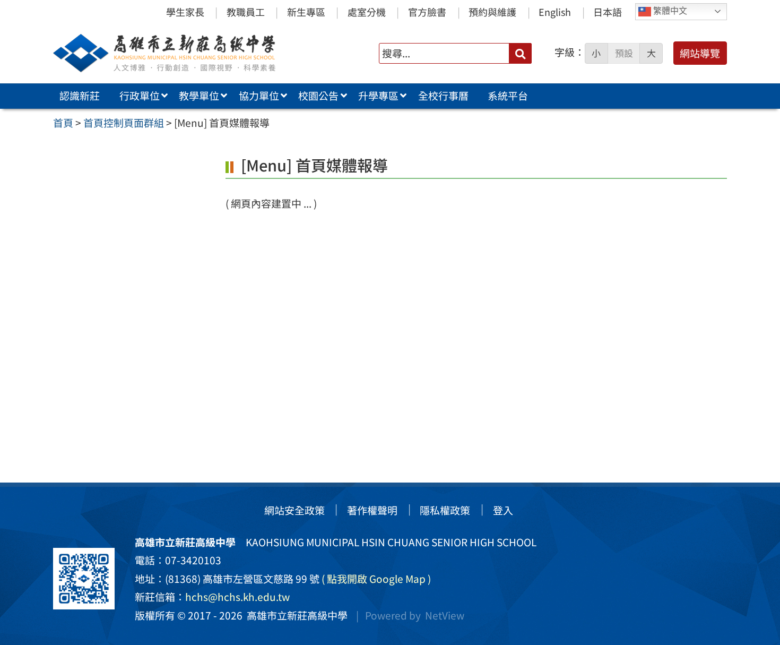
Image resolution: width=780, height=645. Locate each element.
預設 (624, 53)
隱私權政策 (445, 510)
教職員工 (246, 12)
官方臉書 (427, 12)
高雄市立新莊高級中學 (295, 615)
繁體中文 (669, 10)
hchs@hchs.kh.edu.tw (237, 596)
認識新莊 (79, 95)
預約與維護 (492, 12)
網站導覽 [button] (700, 53)
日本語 (607, 12)
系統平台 (508, 95)
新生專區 (306, 12)
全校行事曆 (443, 95)
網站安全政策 (294, 510)
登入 (503, 510)
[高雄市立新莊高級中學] (188, 53)
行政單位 (139, 95)
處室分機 (367, 12)
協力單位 (259, 95)
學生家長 (185, 12)
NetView (444, 615)
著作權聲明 (372, 510)
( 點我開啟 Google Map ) (376, 578)
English (555, 12)
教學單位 (199, 95)
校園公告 (318, 95)
